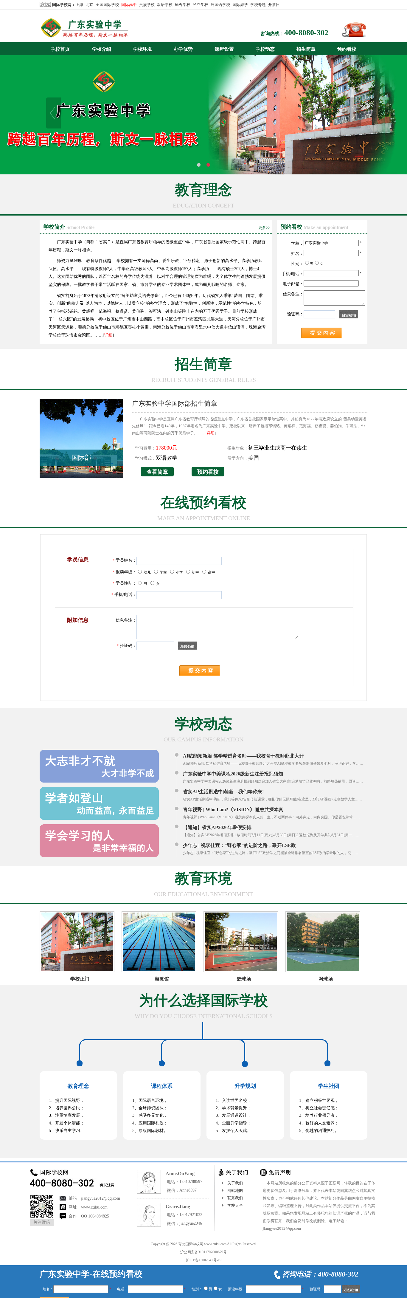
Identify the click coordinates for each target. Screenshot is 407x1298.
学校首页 (60, 49)
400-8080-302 (306, 32)
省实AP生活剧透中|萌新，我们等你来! (223, 791)
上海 (79, 4)
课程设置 (224, 49)
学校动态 (265, 49)
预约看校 (346, 49)
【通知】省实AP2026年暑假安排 (217, 827)
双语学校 (165, 4)
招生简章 (306, 49)
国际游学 (240, 4)
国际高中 (129, 4)
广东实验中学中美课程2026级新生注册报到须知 (233, 773)
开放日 (274, 4)
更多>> (264, 227)
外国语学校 (220, 4)
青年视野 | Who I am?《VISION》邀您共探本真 (233, 809)
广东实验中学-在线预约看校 (91, 1274)
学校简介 (54, 227)
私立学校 (200, 4)
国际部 (81, 457)
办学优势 (183, 49)
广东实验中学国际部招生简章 (174, 403)
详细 (108, 335)
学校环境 (142, 49)
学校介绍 (101, 49)
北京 (89, 4)
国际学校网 (62, 4)
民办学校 (182, 4)
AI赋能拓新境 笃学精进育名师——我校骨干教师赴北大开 (243, 755)
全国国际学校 (107, 4)
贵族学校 (147, 4)
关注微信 (41, 1222)
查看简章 (157, 472)
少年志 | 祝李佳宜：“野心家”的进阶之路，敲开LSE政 (239, 845)
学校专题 (258, 4)
